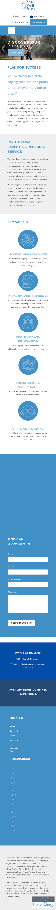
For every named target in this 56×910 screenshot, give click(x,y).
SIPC (14, 866)
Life (11, 745)
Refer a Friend (22, 22)
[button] (3, 48)
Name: (11, 554)
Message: (12, 592)
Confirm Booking (21, 623)
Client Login (37, 22)
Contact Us (38, 16)
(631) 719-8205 (21, 16)
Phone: (11, 567)
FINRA (8, 866)
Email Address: (15, 579)
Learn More (16, 53)
